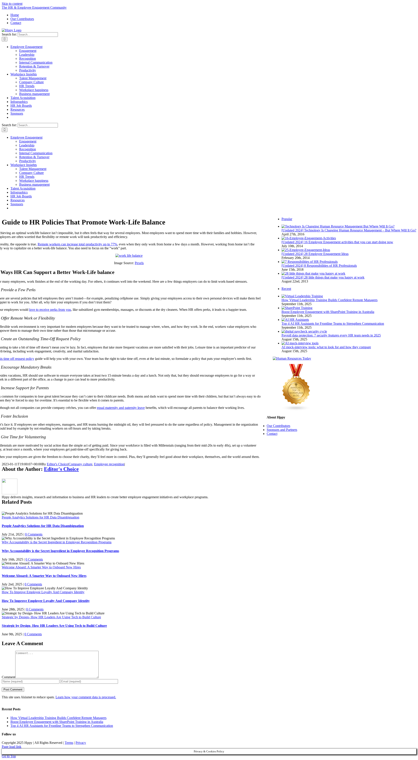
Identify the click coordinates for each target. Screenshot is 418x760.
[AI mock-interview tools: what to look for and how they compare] (300, 343)
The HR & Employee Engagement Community (34, 7)
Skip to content (12, 3)
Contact (272, 433)
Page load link (11, 746)
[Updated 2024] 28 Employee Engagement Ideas (315, 254)
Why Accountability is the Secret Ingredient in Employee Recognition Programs (56, 542)
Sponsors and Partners (282, 430)
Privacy (81, 743)
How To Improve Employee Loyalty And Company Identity (43, 592)
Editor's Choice (57, 464)
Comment (8, 677)
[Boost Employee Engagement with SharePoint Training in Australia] (296, 308)
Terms (69, 743)
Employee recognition (109, 464)
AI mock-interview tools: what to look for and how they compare (326, 347)
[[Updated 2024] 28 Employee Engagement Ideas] (305, 250)
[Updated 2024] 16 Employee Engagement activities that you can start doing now (337, 242)
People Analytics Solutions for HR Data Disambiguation (40, 517)
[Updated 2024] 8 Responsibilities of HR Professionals (319, 265)
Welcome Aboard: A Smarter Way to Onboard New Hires (41, 567)
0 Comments (33, 534)
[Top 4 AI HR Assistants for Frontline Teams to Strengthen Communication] (295, 319)
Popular (286, 219)
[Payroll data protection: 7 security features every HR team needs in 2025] (304, 331)
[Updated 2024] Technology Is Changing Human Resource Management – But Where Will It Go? (348, 230)
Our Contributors (278, 426)
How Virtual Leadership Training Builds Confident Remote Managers (329, 300)
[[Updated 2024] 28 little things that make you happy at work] (313, 273)
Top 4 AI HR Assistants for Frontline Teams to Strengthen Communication (332, 323)
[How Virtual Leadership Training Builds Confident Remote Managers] (302, 296)
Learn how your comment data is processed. (86, 697)
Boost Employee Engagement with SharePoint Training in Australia (327, 312)
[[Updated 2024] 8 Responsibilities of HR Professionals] (309, 262)
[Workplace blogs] (296, 410)
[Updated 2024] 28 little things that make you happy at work (322, 277)
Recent (286, 289)
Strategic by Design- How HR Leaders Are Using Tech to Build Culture (51, 617)
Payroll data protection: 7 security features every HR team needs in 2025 (331, 335)
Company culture (80, 464)
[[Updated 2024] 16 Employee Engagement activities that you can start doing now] (308, 238)
